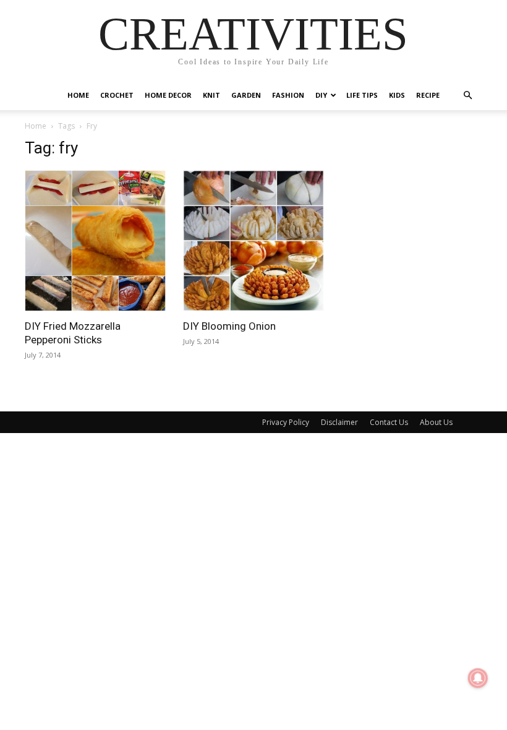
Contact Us (389, 422)
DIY (321, 95)
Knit (211, 95)
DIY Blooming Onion (229, 326)
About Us (436, 422)
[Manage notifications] (478, 678)
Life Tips (362, 95)
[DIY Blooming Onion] (253, 240)
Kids (397, 95)
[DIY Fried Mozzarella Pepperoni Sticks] (95, 240)
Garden (246, 95)
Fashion (288, 95)
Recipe (428, 95)
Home (78, 95)
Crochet (117, 95)
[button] (467, 95)
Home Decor (168, 95)
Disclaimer (339, 422)
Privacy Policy (285, 422)
